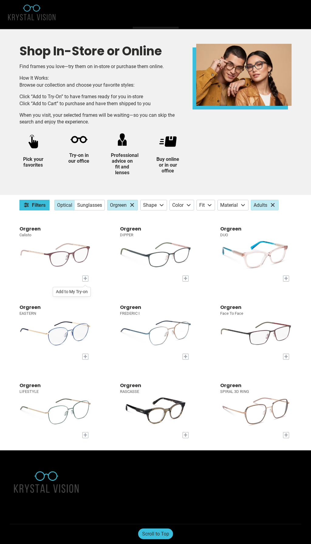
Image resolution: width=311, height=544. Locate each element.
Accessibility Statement (117, 485)
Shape (150, 205)
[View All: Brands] (133, 205)
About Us (105, 477)
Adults (260, 205)
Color (177, 205)
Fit (202, 205)
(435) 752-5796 (232, 504)
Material (229, 205)
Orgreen (118, 205)
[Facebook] (14, 534)
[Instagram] (27, 534)
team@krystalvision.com (239, 497)
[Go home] (42, 14)
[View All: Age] (273, 205)
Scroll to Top (155, 534)
